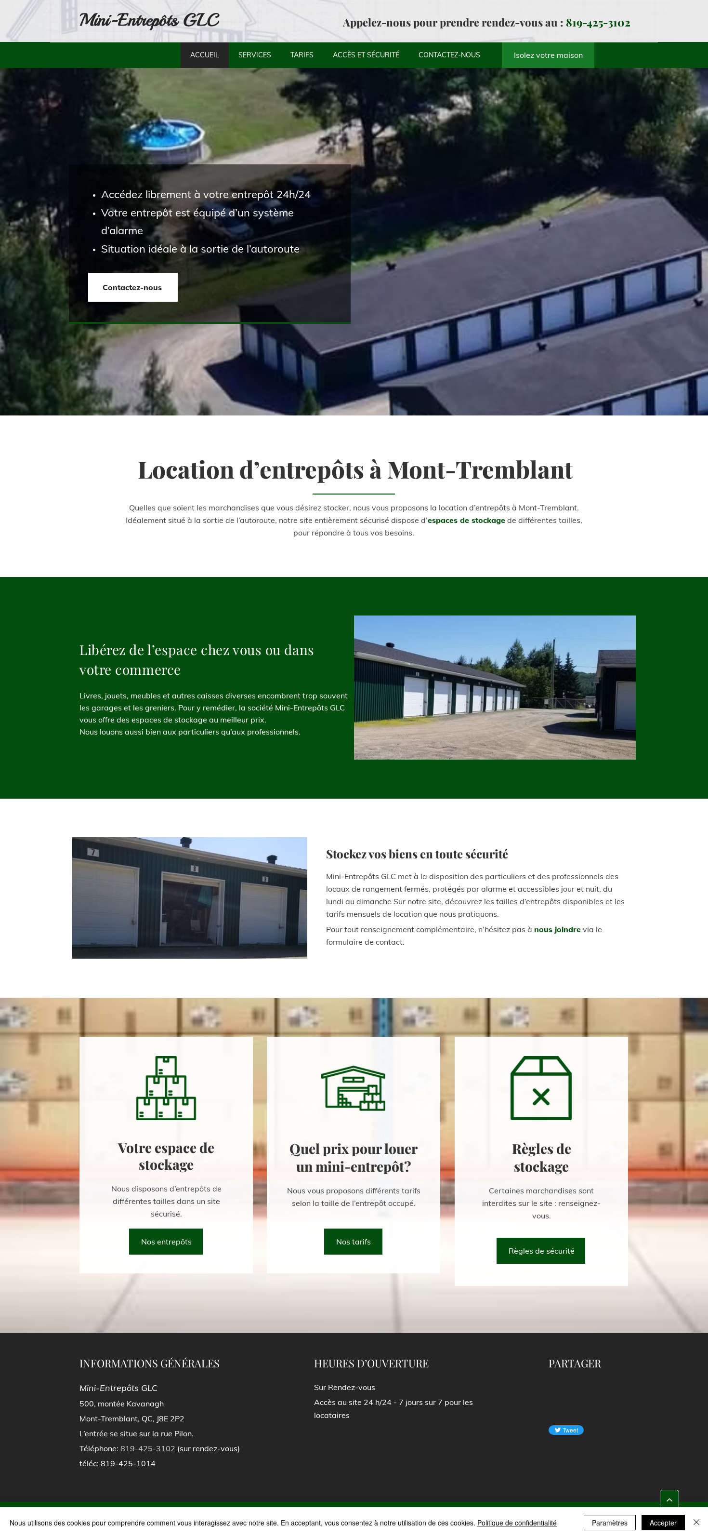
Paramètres (610, 1522)
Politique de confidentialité (517, 1522)
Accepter (663, 1522)
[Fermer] (696, 1522)
